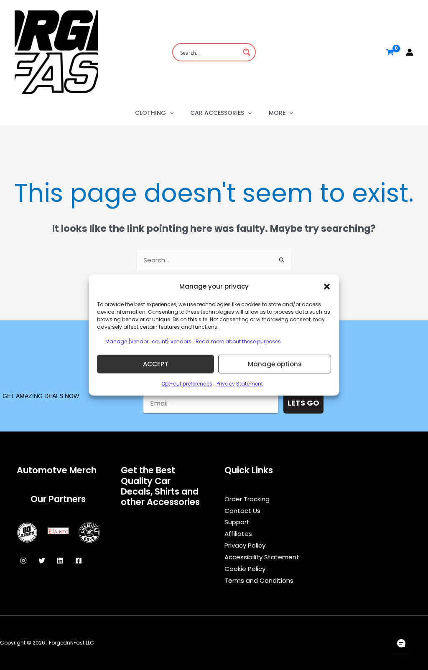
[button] (327, 286)
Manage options (275, 364)
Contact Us (242, 510)
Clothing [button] (150, 113)
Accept (155, 364)
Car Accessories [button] (217, 113)
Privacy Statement (240, 383)
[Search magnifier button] (246, 52)
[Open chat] (401, 643)
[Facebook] (78, 560)
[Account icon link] (409, 52)
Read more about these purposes (238, 341)
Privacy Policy (244, 545)
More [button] (277, 113)
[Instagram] (23, 560)
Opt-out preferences (186, 383)
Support (237, 522)
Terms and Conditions (258, 580)
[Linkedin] (60, 560)
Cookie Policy (244, 568)
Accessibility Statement (261, 557)
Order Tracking (247, 499)
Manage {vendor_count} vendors (148, 341)
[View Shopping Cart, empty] (389, 52)
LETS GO (303, 403)
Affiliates (238, 533)
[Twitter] (41, 560)
